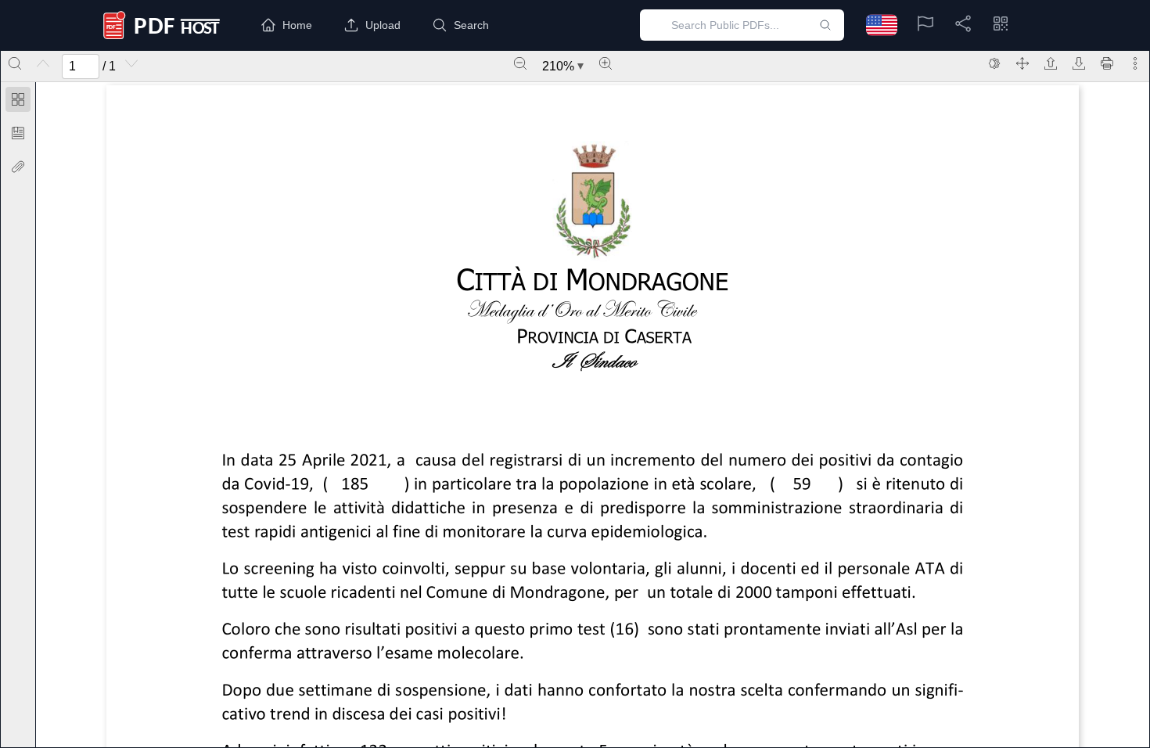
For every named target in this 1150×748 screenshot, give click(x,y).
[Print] (1106, 63)
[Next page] (131, 63)
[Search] (14, 63)
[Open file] (1050, 63)
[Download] (1078, 63)
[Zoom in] (605, 63)
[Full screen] (1022, 63)
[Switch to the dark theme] (994, 63)
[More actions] (1135, 63)
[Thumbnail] (18, 99)
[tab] (18, 102)
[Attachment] (18, 166)
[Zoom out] (520, 63)
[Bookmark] (18, 133)
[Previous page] (43, 63)
